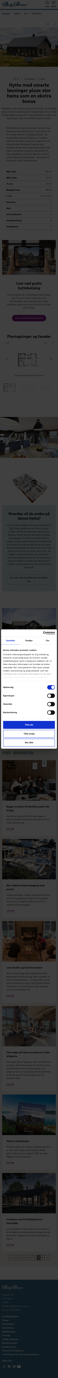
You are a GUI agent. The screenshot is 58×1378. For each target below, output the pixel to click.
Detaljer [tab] (29, 640)
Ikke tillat (29, 742)
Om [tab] (47, 640)
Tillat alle (29, 725)
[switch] (51, 696)
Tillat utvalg (29, 734)
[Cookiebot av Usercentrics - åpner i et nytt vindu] (43, 633)
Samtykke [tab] (10, 640)
